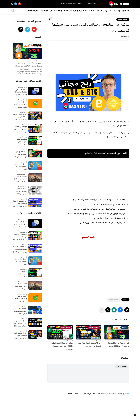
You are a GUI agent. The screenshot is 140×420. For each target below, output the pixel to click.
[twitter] (12, 3)
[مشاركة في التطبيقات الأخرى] (101, 309)
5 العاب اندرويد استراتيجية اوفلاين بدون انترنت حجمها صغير (20, 179)
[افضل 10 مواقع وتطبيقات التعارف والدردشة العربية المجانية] (35, 91)
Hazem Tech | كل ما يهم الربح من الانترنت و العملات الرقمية (89, 394)
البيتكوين (67, 11)
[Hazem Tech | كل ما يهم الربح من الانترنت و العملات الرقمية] (119, 4)
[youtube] (19, 3)
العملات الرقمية (86, 11)
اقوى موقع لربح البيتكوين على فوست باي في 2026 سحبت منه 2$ (28, 64)
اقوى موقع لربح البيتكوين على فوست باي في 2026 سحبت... (118, 344)
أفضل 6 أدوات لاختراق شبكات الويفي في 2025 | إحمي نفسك (21, 192)
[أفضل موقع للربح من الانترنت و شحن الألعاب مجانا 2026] (35, 322)
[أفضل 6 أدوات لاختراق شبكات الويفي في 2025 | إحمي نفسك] (35, 190)
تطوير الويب (49, 11)
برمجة (59, 11)
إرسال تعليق (121, 367)
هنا (82, 133)
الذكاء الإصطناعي (35, 11)
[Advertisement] (88, 58)
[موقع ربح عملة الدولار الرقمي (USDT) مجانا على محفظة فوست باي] (35, 140)
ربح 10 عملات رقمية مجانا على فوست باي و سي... (89, 344)
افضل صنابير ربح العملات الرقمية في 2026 (20, 166)
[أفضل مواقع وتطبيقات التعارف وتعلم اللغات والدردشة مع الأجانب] (35, 103)
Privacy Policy (92, 4)
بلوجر (75, 11)
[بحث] (12, 10)
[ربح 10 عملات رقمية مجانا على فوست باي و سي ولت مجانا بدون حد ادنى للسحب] (35, 116)
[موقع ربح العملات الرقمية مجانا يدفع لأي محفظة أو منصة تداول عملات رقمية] (35, 128)
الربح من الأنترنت (103, 11)
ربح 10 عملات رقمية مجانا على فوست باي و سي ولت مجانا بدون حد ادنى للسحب (20, 117)
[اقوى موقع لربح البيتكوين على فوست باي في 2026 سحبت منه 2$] (35, 153)
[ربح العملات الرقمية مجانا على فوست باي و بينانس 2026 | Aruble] (35, 202)
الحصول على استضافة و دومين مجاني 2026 (20, 311)
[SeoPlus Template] (128, 393)
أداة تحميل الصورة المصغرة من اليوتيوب (72, 4)
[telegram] (15, 3)
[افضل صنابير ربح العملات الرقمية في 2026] (35, 165)
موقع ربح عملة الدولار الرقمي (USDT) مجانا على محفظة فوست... (62, 346)
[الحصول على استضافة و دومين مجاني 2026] (35, 310)
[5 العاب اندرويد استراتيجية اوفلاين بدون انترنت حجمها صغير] (35, 177)
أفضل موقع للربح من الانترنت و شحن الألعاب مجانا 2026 (20, 323)
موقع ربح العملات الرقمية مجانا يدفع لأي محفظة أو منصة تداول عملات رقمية (20, 130)
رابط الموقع (88, 237)
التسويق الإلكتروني (120, 11)
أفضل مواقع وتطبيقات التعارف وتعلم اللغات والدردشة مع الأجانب (20, 105)
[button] (120, 309)
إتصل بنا (102, 4)
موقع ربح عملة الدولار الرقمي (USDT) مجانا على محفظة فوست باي (20, 142)
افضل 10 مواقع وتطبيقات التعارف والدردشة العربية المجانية (20, 92)
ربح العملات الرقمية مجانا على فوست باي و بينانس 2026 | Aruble (20, 204)
